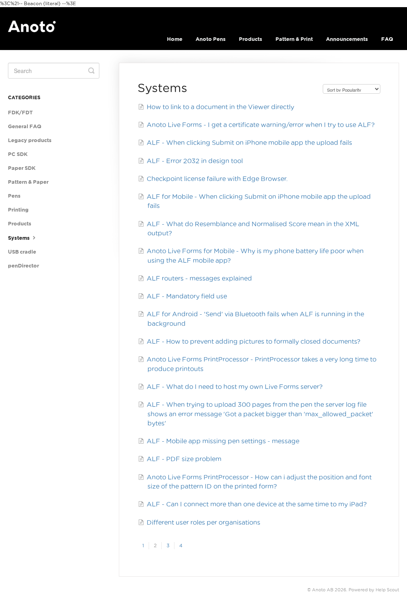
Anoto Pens (211, 39)
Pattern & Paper (28, 182)
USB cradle (22, 252)
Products (250, 39)
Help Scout (387, 589)
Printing (18, 210)
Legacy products (30, 140)
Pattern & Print (294, 39)
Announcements (347, 39)
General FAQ (24, 126)
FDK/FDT (20, 112)
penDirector (23, 266)
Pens (14, 196)
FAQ (387, 39)
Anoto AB (322, 589)
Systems (19, 238)
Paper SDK (21, 168)
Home (174, 39)
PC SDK (17, 154)
